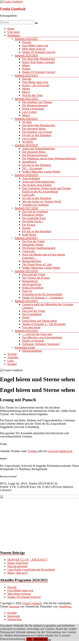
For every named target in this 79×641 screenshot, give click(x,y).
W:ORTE (27, 141)
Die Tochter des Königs (36, 277)
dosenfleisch (29, 161)
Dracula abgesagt (17, 566)
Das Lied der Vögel (33, 274)
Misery (26, 65)
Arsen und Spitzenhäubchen (38, 148)
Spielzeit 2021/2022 (26, 98)
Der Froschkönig (32, 314)
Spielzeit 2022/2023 (26, 75)
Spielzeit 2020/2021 (26, 118)
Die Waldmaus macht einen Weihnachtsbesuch (49, 158)
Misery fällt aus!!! (17, 572)
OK (29, 639)
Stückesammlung (32, 350)
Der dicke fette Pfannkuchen (38, 58)
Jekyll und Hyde (31, 284)
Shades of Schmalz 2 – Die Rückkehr (44, 324)
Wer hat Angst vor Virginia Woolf (41, 201)
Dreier (25, 317)
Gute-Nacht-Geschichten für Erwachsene (31, 569)
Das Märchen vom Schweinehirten (42, 337)
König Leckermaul (33, 108)
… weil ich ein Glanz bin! (37, 334)
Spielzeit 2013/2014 (26, 330)
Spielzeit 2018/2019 (26, 174)
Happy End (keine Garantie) (38, 62)
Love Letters (29, 111)
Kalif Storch (29, 234)
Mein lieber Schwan (33, 48)
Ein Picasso (28, 224)
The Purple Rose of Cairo (37, 264)
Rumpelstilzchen (31, 261)
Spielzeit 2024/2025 (26, 38)
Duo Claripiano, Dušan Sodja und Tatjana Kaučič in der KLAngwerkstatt (46, 190)
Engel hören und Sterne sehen (39, 320)
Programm (13, 35)
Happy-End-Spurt (17, 562)
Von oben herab (31, 327)
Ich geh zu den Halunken (36, 135)
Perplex (26, 68)
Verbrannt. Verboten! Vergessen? (41, 344)
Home (11, 28)
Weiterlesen (40, 639)
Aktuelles (12, 357)
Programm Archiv (25, 347)
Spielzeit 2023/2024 (26, 55)
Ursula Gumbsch (13, 9)
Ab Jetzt (27, 122)
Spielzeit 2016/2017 (26, 237)
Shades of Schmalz (33, 340)
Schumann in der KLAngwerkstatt (42, 294)
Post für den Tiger (32, 95)
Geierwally (28, 194)
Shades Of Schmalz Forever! (38, 52)
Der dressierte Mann (34, 128)
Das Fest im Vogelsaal (35, 211)
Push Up (27, 290)
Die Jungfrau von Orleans (37, 102)
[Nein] (49, 639)
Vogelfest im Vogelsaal (35, 204)
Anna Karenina (31, 178)
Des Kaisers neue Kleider (37, 185)
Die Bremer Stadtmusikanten (38, 247)
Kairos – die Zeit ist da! (35, 85)
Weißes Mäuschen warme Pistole (41, 171)
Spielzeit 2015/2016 (26, 271)
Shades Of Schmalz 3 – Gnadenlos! (42, 297)
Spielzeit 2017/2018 (26, 208)
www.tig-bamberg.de (60, 451)
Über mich (13, 31)
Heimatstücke (30, 281)
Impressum (13, 616)
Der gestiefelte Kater (34, 218)
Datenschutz (14, 619)
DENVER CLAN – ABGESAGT (27, 559)
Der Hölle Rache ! (32, 221)
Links (10, 360)
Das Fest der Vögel (33, 241)
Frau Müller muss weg (35, 45)
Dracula (26, 42)
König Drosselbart (32, 287)
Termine (12, 354)
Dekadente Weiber (33, 214)
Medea (26, 88)
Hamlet (26, 228)
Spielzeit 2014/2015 (26, 300)
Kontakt (12, 364)
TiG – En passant (32, 168)
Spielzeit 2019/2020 (26, 145)
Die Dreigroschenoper (35, 105)
